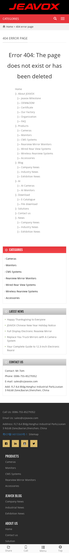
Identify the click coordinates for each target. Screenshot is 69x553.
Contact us (24, 213)
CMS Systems (29, 139)
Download (24, 194)
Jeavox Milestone (31, 98)
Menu (43, 550)
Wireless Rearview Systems (37, 153)
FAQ (23, 121)
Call (26, 550)
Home (9, 26)
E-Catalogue (28, 199)
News (21, 217)
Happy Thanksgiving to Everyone (26, 319)
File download (29, 204)
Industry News (29, 171)
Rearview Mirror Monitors (36, 144)
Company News (30, 167)
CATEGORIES (11, 19)
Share (8, 550)
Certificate (27, 107)
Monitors (26, 135)
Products (23, 126)
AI (19, 181)
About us (11, 523)
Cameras (26, 130)
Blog (20, 162)
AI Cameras (27, 185)
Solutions (23, 208)
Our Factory (28, 112)
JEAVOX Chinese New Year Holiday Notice (31, 325)
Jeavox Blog (13, 495)
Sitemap (34, 434)
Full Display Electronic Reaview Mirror (29, 331)
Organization (28, 116)
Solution (10, 541)
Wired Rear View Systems (36, 148)
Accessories (28, 158)
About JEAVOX (26, 93)
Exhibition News (30, 176)
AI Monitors (28, 190)
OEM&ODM (27, 103)
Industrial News (14, 507)
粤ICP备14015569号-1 (15, 434)
